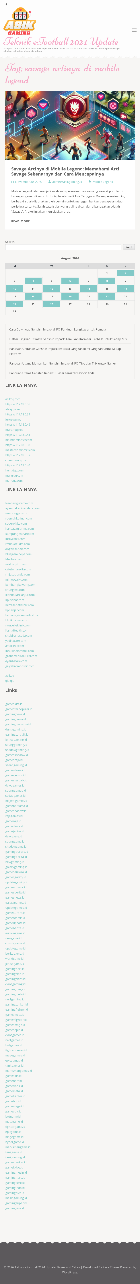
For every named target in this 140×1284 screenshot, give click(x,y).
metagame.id (14, 1122)
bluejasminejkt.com (18, 554)
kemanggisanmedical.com (22, 615)
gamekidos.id (14, 1167)
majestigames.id (16, 801)
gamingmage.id (15, 989)
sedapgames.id (15, 796)
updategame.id (15, 948)
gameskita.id (13, 704)
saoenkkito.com (16, 523)
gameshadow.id (15, 811)
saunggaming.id (16, 745)
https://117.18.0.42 (17, 425)
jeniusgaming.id (16, 740)
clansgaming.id (15, 984)
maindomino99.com (18, 440)
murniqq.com (14, 475)
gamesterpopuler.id (18, 709)
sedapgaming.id (16, 765)
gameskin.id (13, 1076)
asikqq (9, 676)
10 (14, 288)
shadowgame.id (15, 847)
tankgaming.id (15, 1157)
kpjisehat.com (14, 600)
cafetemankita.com (18, 569)
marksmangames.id (18, 1071)
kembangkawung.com (20, 585)
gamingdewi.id (15, 714)
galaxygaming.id (16, 867)
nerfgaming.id (14, 999)
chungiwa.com (15, 590)
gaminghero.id (15, 1178)
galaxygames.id (15, 903)
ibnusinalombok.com (19, 651)
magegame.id (14, 1137)
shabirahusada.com (18, 636)
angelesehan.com (17, 549)
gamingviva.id (14, 1208)
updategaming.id (16, 882)
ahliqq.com (12, 409)
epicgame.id (13, 1132)
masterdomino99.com (20, 450)
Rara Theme (111, 1267)
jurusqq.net (13, 419)
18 (33, 296)
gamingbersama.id (18, 724)
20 (70, 296)
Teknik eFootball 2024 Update (61, 41)
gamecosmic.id (15, 918)
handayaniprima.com (19, 529)
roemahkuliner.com (18, 518)
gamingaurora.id (16, 852)
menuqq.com (14, 481)
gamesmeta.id (14, 1015)
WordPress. (70, 1272)
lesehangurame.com (19, 503)
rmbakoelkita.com (17, 544)
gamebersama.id (16, 806)
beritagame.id (14, 953)
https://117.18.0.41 (17, 435)
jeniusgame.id (14, 964)
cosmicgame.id (15, 943)
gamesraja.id (14, 760)
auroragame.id (15, 933)
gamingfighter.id (16, 1010)
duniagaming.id (15, 729)
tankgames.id (14, 1066)
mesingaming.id (16, 1198)
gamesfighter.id (16, 1020)
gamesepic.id (14, 1030)
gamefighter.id (15, 1096)
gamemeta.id (14, 1091)
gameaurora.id (15, 913)
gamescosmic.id (15, 887)
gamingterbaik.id (16, 734)
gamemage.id (14, 1106)
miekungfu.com (15, 564)
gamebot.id (13, 1101)
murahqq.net (14, 430)
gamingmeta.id (15, 994)
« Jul (6, 4)
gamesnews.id (14, 897)
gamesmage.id (15, 1025)
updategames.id (16, 908)
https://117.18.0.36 (17, 404)
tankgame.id (13, 1152)
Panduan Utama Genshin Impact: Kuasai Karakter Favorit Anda (51, 373)
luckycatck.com (15, 539)
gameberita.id (14, 928)
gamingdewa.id (15, 719)
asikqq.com (12, 399)
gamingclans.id (15, 979)
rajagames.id (14, 816)
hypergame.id (14, 1142)
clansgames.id (14, 1035)
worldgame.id (14, 959)
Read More (20, 221)
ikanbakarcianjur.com (20, 595)
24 (14, 304)
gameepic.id (13, 1111)
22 (107, 296)
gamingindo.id (15, 1188)
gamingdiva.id (14, 1193)
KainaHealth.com (16, 630)
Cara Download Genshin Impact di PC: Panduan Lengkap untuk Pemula (57, 329)
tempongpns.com (17, 513)
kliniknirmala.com (17, 620)
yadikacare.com (15, 641)
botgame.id (13, 1116)
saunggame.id (14, 841)
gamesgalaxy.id (15, 877)
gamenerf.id (13, 1081)
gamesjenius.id (15, 775)
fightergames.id (16, 1050)
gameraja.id (13, 821)
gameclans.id (14, 1086)
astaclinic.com (14, 646)
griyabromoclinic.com (19, 666)
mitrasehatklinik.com (19, 605)
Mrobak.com (13, 559)
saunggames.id (15, 791)
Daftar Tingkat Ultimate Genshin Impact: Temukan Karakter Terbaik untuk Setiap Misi (68, 339)
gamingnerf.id (14, 969)
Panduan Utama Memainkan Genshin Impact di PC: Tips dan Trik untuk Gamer (62, 363)
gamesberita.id (15, 892)
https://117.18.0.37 (17, 455)
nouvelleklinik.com (17, 625)
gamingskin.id (14, 974)
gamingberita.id (16, 857)
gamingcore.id (15, 1183)
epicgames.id (14, 1060)
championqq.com (16, 460)
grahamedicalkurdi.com (21, 656)
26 (51, 304)
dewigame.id (13, 836)
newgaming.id (14, 862)
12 (51, 288)
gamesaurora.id (16, 872)
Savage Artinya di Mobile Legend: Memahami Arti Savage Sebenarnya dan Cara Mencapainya (65, 171)
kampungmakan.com (19, 534)
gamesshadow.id (16, 755)
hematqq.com (14, 470)
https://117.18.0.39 (17, 414)
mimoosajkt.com (16, 580)
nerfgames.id (14, 1040)
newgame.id (13, 938)
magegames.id (15, 1055)
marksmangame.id (17, 1147)
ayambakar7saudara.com (22, 508)
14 (88, 288)
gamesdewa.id (14, 770)
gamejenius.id (14, 831)
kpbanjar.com (14, 610)
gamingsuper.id (16, 1203)
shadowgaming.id (17, 750)
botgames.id (13, 1045)
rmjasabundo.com (17, 574)
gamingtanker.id (16, 1004)
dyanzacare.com (16, 661)
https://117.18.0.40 (17, 465)
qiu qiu (9, 681)
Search (10, 242)
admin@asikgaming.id (67, 182)
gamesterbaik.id (16, 780)
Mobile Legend (103, 182)
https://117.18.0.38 (17, 445)
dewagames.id (14, 785)
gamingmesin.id (16, 1172)
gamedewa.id (14, 826)
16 (125, 288)
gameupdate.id (15, 923)
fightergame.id (15, 1127)
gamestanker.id (15, 1162)
